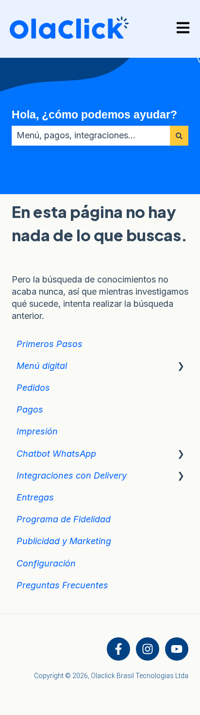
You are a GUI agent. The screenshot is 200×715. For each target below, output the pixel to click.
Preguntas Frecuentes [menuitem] (62, 585)
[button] (180, 366)
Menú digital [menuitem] (42, 366)
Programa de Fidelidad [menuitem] (64, 519)
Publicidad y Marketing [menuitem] (64, 541)
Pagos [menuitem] (30, 409)
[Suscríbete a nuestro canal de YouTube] (176, 649)
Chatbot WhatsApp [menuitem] (56, 454)
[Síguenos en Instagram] (147, 649)
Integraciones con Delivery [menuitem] (72, 475)
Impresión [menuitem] (37, 431)
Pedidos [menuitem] (33, 387)
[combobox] (91, 136)
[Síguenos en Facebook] (118, 649)
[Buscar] (179, 136)
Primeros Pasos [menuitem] (50, 344)
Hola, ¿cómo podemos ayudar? (94, 114)
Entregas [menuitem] (35, 497)
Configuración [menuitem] (46, 563)
